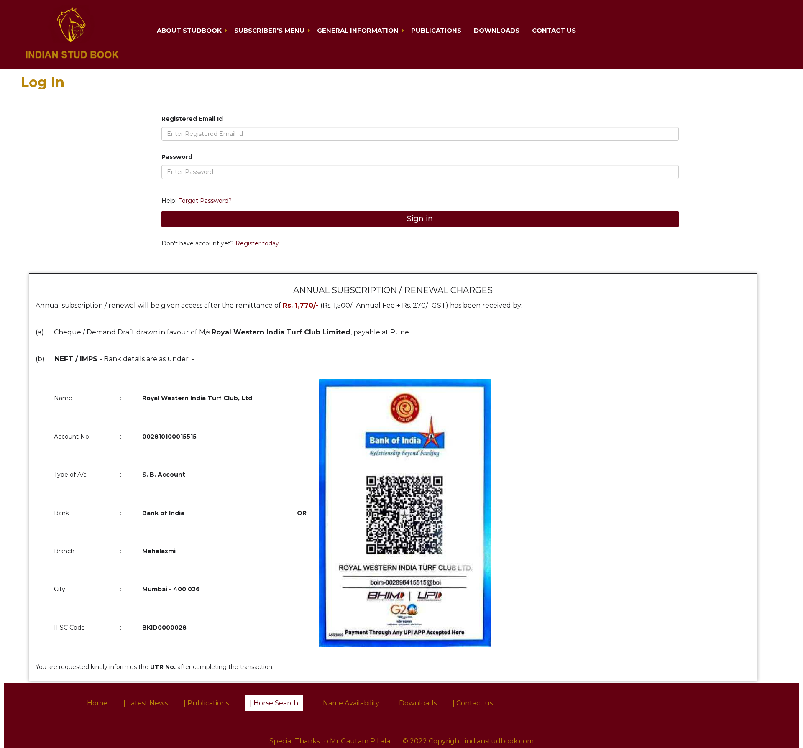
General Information (358, 30)
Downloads (496, 30)
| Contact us (473, 703)
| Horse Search (274, 703)
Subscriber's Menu (269, 30)
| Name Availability (349, 703)
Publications (436, 30)
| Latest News (145, 703)
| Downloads (416, 703)
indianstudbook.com (499, 741)
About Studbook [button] (189, 30)
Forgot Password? (205, 200)
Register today (256, 243)
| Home (95, 703)
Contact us (554, 30)
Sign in (420, 218)
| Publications (206, 703)
